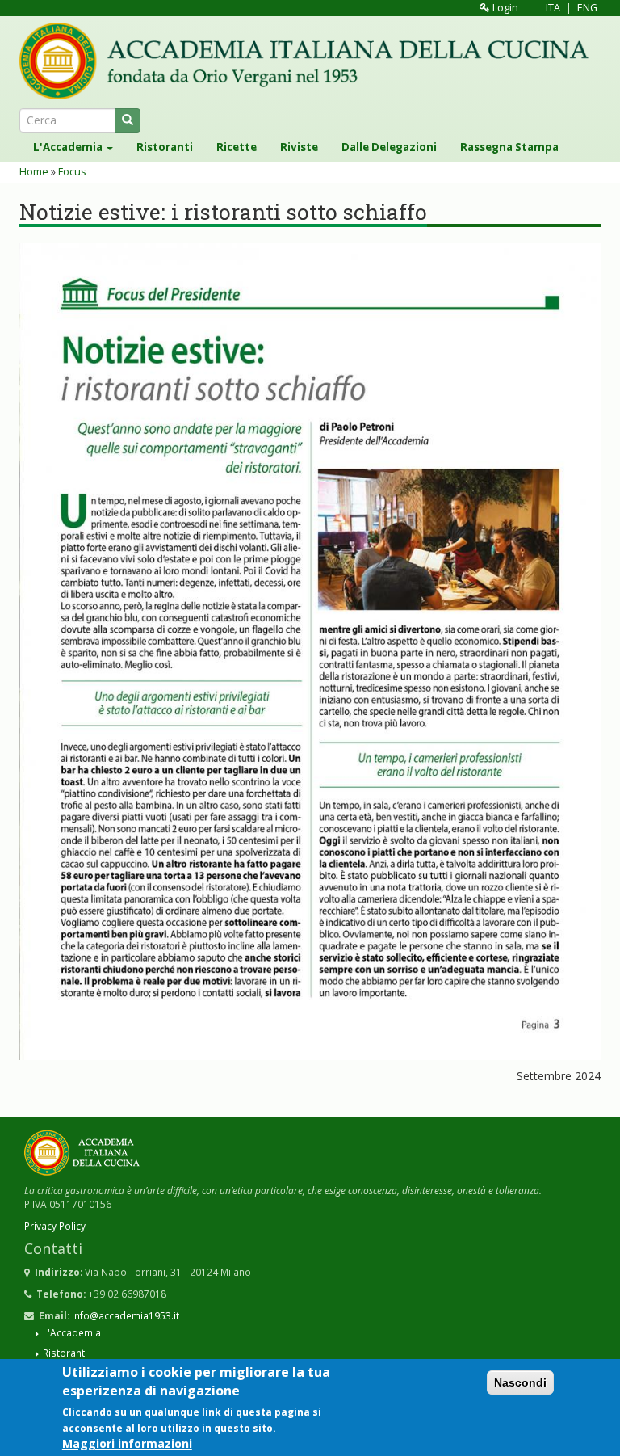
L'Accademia (69, 147)
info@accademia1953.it (125, 1315)
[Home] (310, 61)
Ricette (236, 147)
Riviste (299, 147)
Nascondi (520, 1382)
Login (504, 8)
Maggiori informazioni (127, 1443)
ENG (587, 8)
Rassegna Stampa (509, 147)
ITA (553, 8)
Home (33, 172)
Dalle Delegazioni (389, 147)
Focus (72, 172)
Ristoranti (164, 147)
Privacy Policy (55, 1225)
